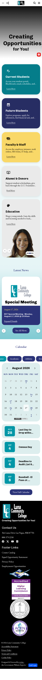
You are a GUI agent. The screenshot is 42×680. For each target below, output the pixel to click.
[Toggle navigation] (3, 3)
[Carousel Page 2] (26, 253)
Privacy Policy (6, 650)
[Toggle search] (34, 3)
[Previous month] (7, 368)
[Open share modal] (8, 3)
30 (26, 381)
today (24, 418)
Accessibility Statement (9, 646)
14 (31, 394)
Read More (11, 190)
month (18, 418)
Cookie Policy (6, 657)
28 (31, 408)
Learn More (11, 88)
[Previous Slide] (5, 251)
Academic (14, 358)
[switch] (39, 55)
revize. (21, 662)
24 (11, 408)
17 (11, 401)
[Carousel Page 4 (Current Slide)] (30, 253)
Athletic (28, 358)
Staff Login (33, 665)
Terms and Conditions (9, 654)
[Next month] (34, 368)
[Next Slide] (9, 251)
